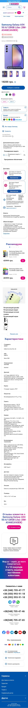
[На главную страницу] (14, 4)
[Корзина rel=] (24, 7)
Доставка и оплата (8, 680)
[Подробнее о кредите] (25, 117)
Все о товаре (7, 16)
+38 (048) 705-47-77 (14, 590)
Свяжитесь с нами (14, 586)
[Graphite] (10, 94)
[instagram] (8, 632)
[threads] (24, 632)
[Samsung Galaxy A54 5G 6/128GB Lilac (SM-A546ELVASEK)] (4, 74)
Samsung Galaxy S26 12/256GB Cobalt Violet (16, 269)
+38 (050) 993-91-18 (14, 593)
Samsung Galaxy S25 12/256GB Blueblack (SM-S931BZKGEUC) (17, 253)
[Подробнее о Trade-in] (25, 109)
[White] (3, 94)
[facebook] (4, 632)
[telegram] (10, 602)
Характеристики (19, 16)
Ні (23, 12)
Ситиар (19, 705)
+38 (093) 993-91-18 (14, 597)
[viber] (14, 602)
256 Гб (12, 101)
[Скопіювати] (16, 41)
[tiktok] (16, 632)
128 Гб (4, 101)
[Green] (6, 94)
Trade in (4, 690)
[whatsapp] (18, 602)
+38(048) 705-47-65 (14, 620)
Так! (19, 12)
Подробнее (6, 233)
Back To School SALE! (14, 1)
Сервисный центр (7, 693)
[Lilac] (13, 94)
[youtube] (20, 632)
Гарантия (5, 683)
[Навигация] (4, 7)
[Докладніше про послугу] (4, 155)
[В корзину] (23, 260)
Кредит (4, 686)
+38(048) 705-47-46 (14, 611)
